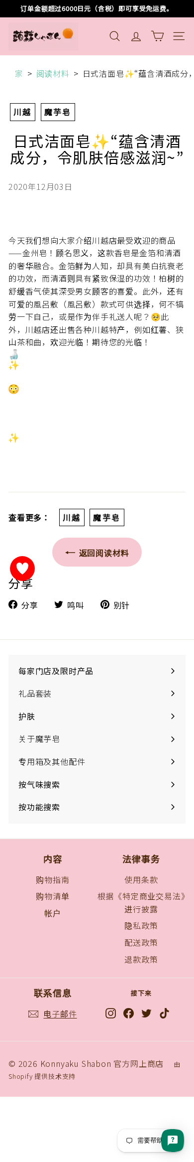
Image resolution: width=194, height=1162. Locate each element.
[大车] (157, 36)
